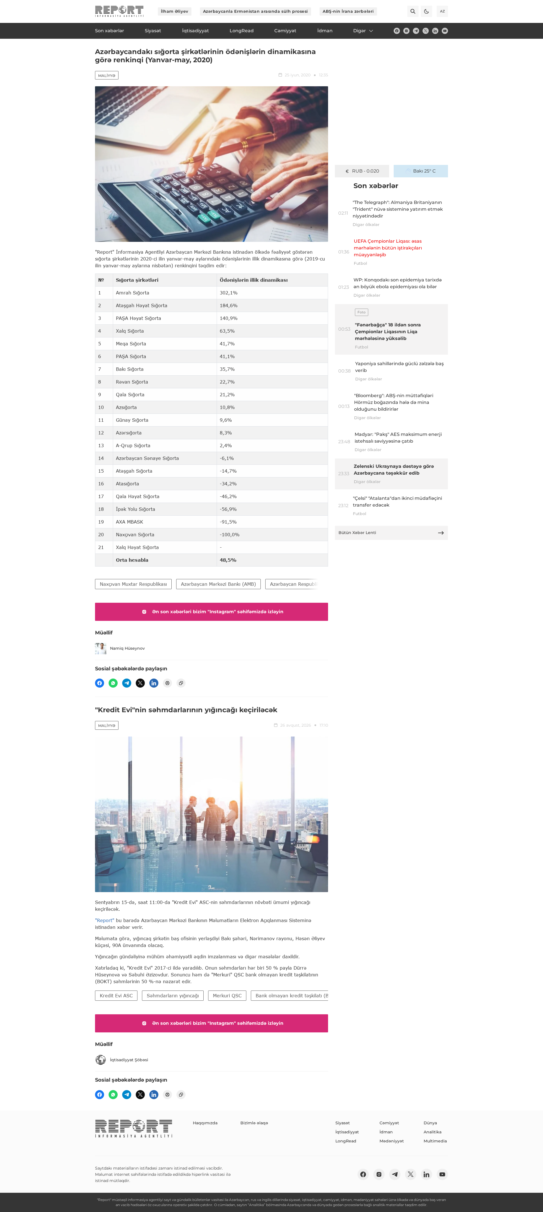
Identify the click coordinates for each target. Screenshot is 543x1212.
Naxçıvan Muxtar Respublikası (133, 584)
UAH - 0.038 (365, 171)
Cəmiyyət (389, 1122)
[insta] (406, 31)
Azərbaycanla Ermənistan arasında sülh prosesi (255, 11)
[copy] (181, 683)
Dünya (430, 1122)
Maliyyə (106, 75)
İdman (386, 1131)
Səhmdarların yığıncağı (173, 995)
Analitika (432, 1131)
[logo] (119, 11)
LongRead (345, 1141)
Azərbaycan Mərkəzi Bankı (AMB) (218, 584)
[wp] (113, 683)
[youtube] (445, 31)
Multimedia (435, 1141)
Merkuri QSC (227, 995)
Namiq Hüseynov (127, 648)
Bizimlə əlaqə (254, 1122)
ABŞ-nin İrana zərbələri (348, 11)
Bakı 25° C (424, 171)
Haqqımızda (205, 1122)
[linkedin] (435, 31)
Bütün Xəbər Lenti (357, 532)
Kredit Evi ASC (116, 995)
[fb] (397, 31)
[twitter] (426, 31)
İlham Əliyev (174, 11)
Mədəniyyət (392, 1141)
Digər (359, 30)
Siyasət (342, 1122)
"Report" (104, 920)
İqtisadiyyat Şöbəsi (129, 1059)
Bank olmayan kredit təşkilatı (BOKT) (298, 995)
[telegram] (416, 31)
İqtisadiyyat (347, 1131)
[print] (167, 683)
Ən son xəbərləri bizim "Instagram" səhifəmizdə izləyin (217, 611)
